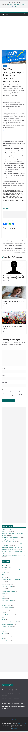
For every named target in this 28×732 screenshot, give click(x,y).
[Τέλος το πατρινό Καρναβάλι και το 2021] (14, 312)
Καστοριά (4, 610)
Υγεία (3, 638)
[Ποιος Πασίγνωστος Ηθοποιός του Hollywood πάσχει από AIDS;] (14, 261)
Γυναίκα (3, 593)
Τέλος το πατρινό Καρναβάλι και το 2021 (14, 327)
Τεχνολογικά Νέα (6, 636)
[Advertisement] (14, 35)
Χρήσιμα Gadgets (6, 640)
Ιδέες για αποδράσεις (7, 607)
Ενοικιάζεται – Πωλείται (7, 600)
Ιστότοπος (4, 382)
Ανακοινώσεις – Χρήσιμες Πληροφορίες (11, 579)
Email (3, 375)
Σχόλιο (4, 349)
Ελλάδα (5, 65)
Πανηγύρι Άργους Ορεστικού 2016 (10, 622)
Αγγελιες (4, 577)
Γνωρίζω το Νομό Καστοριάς (8, 591)
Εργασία (4, 603)
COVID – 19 (4, 572)
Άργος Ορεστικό (5, 584)
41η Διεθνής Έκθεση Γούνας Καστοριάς (11, 570)
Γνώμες (3, 588)
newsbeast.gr (6, 208)
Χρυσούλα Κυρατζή (14, 84)
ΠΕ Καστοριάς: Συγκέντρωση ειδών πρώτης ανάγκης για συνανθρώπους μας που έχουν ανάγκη (13, 251)
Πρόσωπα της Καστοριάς (7, 624)
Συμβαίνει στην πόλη (7, 626)
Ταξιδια (3, 631)
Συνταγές (4, 629)
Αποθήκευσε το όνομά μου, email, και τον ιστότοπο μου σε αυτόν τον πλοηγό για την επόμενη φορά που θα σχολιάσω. (13, 394)
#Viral (3, 565)
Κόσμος (3, 612)
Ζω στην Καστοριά (6, 605)
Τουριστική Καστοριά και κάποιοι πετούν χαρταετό (14, 555)
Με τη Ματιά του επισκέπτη (8, 614)
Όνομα (4, 368)
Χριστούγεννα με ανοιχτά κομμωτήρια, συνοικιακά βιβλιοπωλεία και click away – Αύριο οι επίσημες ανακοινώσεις (14, 243)
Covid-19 (4, 574)
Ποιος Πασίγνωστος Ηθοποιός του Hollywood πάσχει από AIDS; (14, 277)
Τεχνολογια (4, 633)
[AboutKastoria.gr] (3, 14)
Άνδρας (3, 581)
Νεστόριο (4, 619)
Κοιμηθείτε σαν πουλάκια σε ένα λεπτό (14, 302)
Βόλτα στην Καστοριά (7, 586)
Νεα (3, 617)
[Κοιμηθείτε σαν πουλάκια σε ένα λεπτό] (14, 287)
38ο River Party (5, 567)
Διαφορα (4, 596)
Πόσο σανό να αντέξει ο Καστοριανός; (11, 537)
